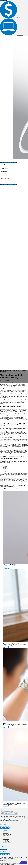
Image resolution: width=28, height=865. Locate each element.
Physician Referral (7, 834)
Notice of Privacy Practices (11, 863)
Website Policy (3, 864)
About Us (5, 837)
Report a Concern (10, 864)
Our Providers (6, 841)
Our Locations (6, 839)
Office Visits (5, 833)
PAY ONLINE (14, 162)
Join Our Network (7, 842)
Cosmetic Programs (7, 835)
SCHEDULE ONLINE (5, 162)
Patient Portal (20, 35)
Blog (4, 831)
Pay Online (19, 17)
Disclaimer (2, 863)
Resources (5, 830)
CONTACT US (3, 0)
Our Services (5, 840)
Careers (4, 843)
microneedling (14, 385)
